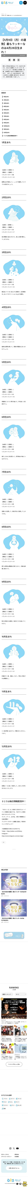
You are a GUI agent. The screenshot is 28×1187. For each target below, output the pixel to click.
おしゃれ (19, 1105)
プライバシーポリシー (6, 1156)
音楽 (5, 1108)
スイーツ (12, 1098)
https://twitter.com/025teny (14, 831)
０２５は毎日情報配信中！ (11, 136)
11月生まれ (6, 129)
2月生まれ (6, 100)
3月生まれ (6, 103)
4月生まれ (6, 106)
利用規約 (17, 1156)
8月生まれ (6, 119)
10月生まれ (7, 126)
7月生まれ (6, 116)
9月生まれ (6, 122)
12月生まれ (6, 132)
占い (4, 842)
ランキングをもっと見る (14, 1064)
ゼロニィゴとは (5, 1154)
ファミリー (6, 1105)
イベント (5, 1098)
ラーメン (19, 1098)
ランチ (5, 1102)
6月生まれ (6, 113)
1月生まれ (6, 96)
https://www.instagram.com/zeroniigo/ (12, 836)
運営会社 (17, 1154)
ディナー (17, 1102)
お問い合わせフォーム (14, 1168)
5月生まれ (6, 109)
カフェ (11, 1102)
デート (13, 1105)
